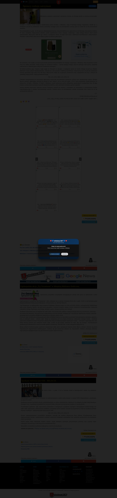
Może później (64, 254)
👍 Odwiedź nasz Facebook (54, 254)
